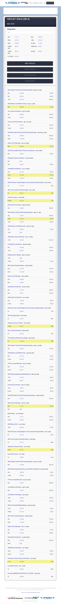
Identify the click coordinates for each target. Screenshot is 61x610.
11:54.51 (22, 522)
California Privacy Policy (18, 588)
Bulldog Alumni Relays (14, 255)
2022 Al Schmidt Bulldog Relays (17, 505)
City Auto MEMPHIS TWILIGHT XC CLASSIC (21, 573)
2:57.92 (22, 551)
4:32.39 (22, 240)
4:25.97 (22, 250)
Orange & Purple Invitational (16, 158)
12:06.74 (22, 178)
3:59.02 (22, 303)
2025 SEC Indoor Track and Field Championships (22, 132)
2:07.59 (22, 366)
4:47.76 (22, 268)
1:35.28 (22, 529)
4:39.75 (22, 508)
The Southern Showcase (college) (18, 338)
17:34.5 (40, 43)
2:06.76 (22, 96)
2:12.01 (22, 490)
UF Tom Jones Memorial (15, 363)
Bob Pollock (11, 413)
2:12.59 (22, 290)
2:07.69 (22, 247)
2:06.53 (22, 208)
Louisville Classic (13, 454)
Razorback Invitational (14, 286)
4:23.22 (22, 222)
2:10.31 (22, 215)
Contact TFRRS (48, 588)
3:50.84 (22, 391)
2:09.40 (22, 279)
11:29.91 (22, 272)
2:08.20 (22, 472)
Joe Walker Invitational (14, 487)
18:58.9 (22, 576)
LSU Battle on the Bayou (15, 244)
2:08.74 (22, 153)
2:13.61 (22, 483)
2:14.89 (22, 540)
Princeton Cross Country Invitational (18, 558)
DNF (21, 161)
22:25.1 (40, 46)
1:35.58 (22, 300)
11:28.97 (22, 139)
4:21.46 (40, 40)
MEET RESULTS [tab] (30, 63)
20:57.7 (17, 46)
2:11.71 (22, 416)
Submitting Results (39, 588)
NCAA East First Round (14, 205)
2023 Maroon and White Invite (17, 353)
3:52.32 (22, 128)
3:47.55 (22, 359)
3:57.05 (22, 554)
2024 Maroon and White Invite (17, 226)
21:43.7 (22, 318)
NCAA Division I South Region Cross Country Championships (26, 182)
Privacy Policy (9, 588)
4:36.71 (22, 388)
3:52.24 (22, 420)
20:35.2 (22, 311)
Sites (33, 588)
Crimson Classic (12, 197)
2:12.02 (22, 533)
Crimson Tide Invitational (15, 122)
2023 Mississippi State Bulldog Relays (19, 374)
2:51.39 (17, 40)
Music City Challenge (14, 143)
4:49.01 (22, 164)
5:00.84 (22, 135)
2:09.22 (22, 348)
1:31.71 (17, 37)
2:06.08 (22, 93)
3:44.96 (22, 475)
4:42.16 (22, 99)
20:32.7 (40, 51)
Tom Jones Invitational (14, 111)
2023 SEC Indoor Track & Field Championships (21, 395)
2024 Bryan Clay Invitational (16, 237)
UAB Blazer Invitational (14, 547)
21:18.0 (22, 185)
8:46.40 (22, 261)
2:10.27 (22, 398)
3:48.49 (22, 501)
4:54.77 (22, 293)
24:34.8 (17, 56)
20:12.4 (17, 51)
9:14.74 (22, 511)
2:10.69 (22, 519)
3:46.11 (22, 370)
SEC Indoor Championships (16, 265)
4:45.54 (17, 43)
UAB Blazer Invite (13, 424)
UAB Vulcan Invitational (15, 297)
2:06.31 (22, 229)
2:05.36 (40, 37)
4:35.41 (22, 117)
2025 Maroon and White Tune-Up (17, 103)
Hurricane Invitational (14, 385)
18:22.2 (22, 569)
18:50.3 (22, 457)
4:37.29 (22, 377)
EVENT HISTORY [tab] (30, 69)
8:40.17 (22, 380)
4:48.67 (22, 282)
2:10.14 (22, 356)
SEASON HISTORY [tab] (30, 75)
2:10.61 (22, 125)
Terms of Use (28, 588)
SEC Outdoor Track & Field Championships (20, 90)
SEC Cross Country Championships (18, 190)
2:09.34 (22, 114)
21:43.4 (22, 333)
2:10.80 (22, 464)
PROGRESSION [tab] (30, 81)
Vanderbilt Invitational (14, 168)
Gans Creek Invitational (15, 330)
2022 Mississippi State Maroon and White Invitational (24, 469)
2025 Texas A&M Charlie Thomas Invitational (21, 150)
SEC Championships (14, 315)
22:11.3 (22, 435)
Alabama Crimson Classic (15, 323)
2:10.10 (22, 172)
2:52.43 (22, 427)
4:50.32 (22, 498)
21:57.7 (22, 442)
